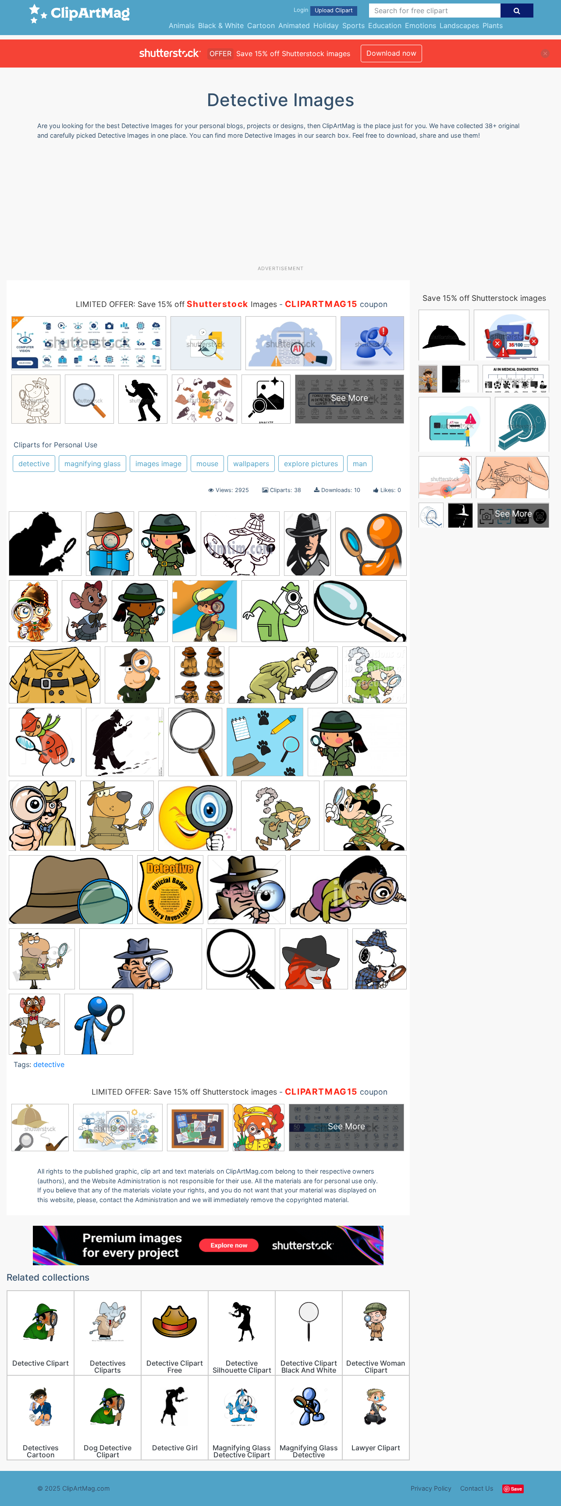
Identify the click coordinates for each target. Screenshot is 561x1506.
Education (384, 25)
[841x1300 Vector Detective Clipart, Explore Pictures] (307, 547)
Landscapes (459, 25)
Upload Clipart (334, 10)
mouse (207, 463)
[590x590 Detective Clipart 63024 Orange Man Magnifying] (371, 547)
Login (301, 10)
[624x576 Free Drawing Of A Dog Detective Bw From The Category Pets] (240, 548)
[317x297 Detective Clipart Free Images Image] (365, 819)
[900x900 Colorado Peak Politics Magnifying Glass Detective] (137, 679)
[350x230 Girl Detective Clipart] (348, 893)
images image (158, 463)
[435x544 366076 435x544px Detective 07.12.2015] (139, 615)
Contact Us (477, 1488)
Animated (294, 25)
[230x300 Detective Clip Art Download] (199, 679)
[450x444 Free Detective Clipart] (246, 894)
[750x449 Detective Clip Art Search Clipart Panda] (283, 679)
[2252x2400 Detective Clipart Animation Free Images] (117, 820)
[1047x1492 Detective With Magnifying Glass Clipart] (195, 746)
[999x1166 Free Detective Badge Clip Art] (170, 894)
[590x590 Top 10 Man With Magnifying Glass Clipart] (99, 1028)
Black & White (221, 25)
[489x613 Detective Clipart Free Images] (167, 547)
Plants (493, 25)
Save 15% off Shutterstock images (484, 298)
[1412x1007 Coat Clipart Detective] (54, 679)
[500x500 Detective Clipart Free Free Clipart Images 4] (280, 820)
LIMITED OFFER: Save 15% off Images (176, 304)
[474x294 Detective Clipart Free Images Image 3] (70, 894)
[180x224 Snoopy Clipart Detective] (379, 962)
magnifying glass (92, 463)
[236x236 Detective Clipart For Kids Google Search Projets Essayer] (197, 820)
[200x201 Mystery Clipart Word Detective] (241, 963)
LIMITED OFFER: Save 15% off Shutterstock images (184, 1091)
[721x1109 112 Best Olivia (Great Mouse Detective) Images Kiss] (84, 615)
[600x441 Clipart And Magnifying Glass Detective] (360, 615)
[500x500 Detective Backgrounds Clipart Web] (265, 746)
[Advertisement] (280, 206)
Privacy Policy (431, 1488)
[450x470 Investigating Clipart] (42, 963)
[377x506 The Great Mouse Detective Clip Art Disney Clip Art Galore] (34, 1028)
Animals (182, 25)
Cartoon (261, 25)
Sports (353, 25)
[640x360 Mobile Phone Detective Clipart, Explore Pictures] (141, 963)
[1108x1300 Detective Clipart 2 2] (42, 820)
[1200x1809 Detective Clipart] (110, 547)
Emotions (420, 25)
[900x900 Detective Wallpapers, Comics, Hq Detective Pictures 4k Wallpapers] (45, 548)
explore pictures (311, 463)
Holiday (326, 25)
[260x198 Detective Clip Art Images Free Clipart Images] (357, 745)
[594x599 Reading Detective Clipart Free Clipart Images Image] (314, 963)
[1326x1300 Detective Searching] (124, 746)
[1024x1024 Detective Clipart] (374, 678)
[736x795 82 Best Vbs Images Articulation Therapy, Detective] (205, 615)
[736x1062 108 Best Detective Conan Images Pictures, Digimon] (33, 615)
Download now (391, 53)
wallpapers (251, 463)
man (360, 463)
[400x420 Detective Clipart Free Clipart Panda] (45, 746)
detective (34, 463)
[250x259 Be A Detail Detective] (275, 615)
